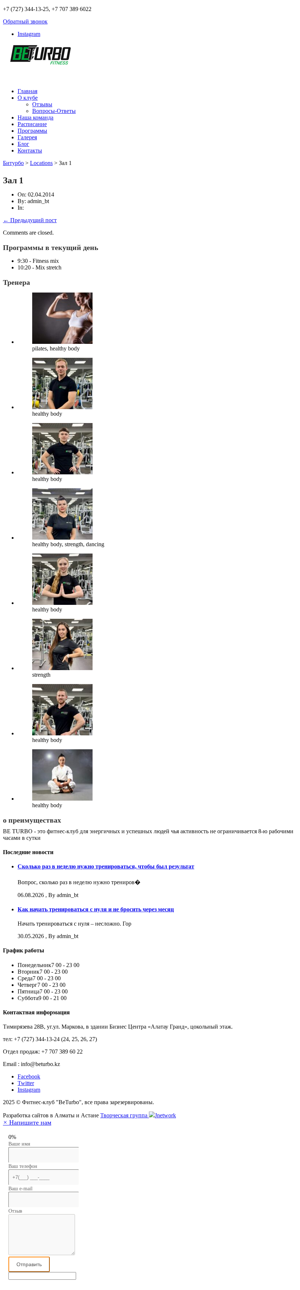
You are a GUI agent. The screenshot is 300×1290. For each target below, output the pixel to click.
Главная (27, 91)
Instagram (29, 34)
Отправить (29, 1264)
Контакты (30, 150)
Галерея (27, 137)
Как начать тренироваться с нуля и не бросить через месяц (96, 909)
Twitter (26, 1083)
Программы (32, 131)
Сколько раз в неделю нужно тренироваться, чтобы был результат (106, 866)
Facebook (29, 1076)
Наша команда (35, 117)
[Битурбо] (39, 60)
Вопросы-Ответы (54, 111)
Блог (23, 144)
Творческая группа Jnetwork (138, 1115)
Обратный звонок (25, 21)
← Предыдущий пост (30, 220)
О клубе (28, 98)
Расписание (32, 124)
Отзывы (42, 104)
